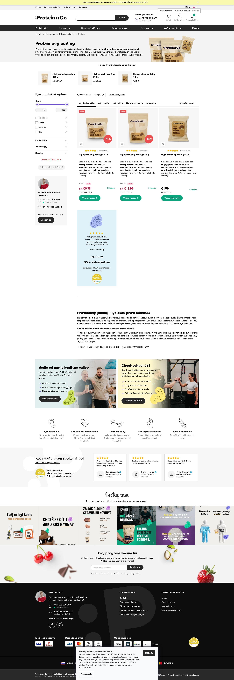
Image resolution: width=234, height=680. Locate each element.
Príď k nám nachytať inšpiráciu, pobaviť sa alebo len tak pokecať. (117, 501)
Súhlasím (149, 653)
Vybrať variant (89, 198)
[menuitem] (41, 28)
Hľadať (121, 18)
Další (155, 644)
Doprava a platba (52, 7)
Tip (53, 132)
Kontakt (83, 7)
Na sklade (53, 118)
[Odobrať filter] (103, 95)
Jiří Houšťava (177, 675)
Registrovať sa (49, 399)
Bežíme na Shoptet (192, 675)
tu (90, 668)
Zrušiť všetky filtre (117, 95)
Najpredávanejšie (134, 103)
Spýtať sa (46, 220)
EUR (186, 7)
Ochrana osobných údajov (132, 615)
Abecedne (151, 103)
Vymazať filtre (50, 160)
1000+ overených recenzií (47, 463)
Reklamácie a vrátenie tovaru (134, 610)
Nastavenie (86, 674)
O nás (38, 7)
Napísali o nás (168, 606)
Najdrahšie (117, 103)
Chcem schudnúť (133, 401)
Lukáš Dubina (160, 675)
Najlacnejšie (103, 103)
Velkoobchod (70, 7)
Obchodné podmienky (130, 606)
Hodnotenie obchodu (172, 610)
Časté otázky (168, 602)
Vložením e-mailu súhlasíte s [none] (116, 574)
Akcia (53, 123)
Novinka (53, 127)
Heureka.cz (97, 270)
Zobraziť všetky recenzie (59, 476)
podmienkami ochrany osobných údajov (126, 574)
